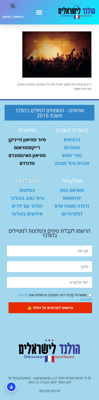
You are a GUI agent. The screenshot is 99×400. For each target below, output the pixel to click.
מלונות (7, 17)
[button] (39, 12)
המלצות (27, 190)
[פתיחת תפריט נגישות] (11, 387)
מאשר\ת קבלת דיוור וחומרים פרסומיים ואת (55, 297)
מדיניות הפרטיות (49, 391)
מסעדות (72, 147)
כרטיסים (18, 17)
